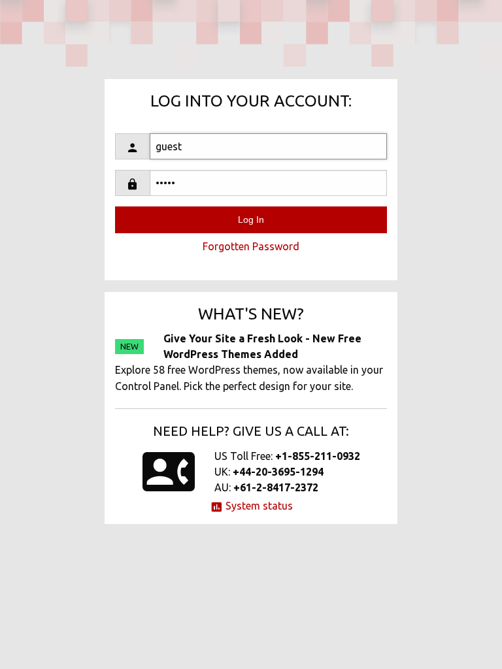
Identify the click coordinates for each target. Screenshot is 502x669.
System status (258, 506)
